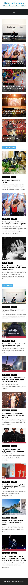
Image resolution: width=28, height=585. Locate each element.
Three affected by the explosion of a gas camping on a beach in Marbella (13, 487)
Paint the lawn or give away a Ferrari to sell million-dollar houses (12, 522)
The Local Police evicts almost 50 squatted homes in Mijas (14, 345)
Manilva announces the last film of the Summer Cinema (14, 112)
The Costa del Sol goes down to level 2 (13, 37)
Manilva (14, 177)
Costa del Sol (7, 34)
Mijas (13, 340)
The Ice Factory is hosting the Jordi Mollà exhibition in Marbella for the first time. (14, 268)
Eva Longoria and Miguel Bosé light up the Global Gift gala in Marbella (13, 415)
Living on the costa (14, 3)
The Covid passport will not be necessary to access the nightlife (13, 62)
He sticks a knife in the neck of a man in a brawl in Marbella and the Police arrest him (13, 379)
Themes (11, 84)
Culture (6, 109)
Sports (5, 84)
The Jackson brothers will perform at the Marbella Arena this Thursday (13, 451)
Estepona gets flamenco (11, 138)
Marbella (15, 34)
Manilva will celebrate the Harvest (11, 181)
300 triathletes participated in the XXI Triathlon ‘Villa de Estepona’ (14, 87)
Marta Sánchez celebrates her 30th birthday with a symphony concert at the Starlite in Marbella (14, 558)
